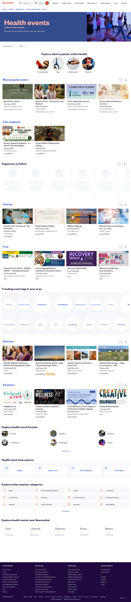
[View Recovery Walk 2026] (81, 258)
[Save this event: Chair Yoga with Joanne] (89, 96)
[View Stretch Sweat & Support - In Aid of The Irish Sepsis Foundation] (17, 133)
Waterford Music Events (74, 574)
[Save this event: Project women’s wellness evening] (57, 401)
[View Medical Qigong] (81, 216)
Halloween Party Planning (42, 582)
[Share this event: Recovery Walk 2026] (94, 263)
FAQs (4, 589)
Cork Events (71, 592)
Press (47, 597)
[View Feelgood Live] (17, 396)
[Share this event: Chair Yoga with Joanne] (94, 96)
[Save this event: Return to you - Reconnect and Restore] (57, 96)
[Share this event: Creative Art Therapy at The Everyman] (30, 221)
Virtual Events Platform (42, 572)
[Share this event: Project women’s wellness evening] (62, 401)
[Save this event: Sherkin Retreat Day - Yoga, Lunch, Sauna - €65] (121, 358)
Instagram (104, 582)
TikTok (103, 584)
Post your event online (41, 589)
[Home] (8, 3)
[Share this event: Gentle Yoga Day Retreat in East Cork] (94, 358)
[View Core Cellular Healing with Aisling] (49, 133)
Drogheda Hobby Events (75, 577)
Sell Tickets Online (40, 570)
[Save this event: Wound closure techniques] (121, 221)
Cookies (102, 597)
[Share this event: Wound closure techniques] (126, 221)
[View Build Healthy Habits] (49, 216)
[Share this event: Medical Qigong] (94, 221)
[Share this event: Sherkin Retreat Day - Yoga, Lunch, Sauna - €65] (126, 358)
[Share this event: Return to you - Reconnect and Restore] (62, 96)
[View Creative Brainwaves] (113, 396)
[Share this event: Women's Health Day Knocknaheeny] (126, 263)
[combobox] (41, 3)
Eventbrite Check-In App (9, 579)
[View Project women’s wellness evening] (49, 396)
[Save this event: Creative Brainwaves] (121, 401)
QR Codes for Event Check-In (43, 587)
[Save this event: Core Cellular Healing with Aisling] (57, 138)
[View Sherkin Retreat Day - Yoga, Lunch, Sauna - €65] (113, 353)
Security (59, 597)
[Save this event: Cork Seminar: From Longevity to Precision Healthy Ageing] (89, 401)
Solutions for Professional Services (45, 577)
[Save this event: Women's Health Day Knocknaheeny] (121, 263)
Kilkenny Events (72, 589)
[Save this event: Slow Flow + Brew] (25, 96)
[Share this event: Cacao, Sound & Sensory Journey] (126, 96)
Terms (80, 597)
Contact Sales (105, 572)
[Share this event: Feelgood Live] (30, 401)
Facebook (103, 577)
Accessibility (94, 597)
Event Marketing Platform (9, 574)
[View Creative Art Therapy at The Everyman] (17, 216)
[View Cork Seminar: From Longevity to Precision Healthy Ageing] (81, 396)
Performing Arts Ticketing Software (45, 592)
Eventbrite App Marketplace (10, 582)
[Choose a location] (36, 3)
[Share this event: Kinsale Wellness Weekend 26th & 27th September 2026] (30, 358)
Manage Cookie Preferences (72, 599)
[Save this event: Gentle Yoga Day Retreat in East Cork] (89, 358)
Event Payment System (41, 574)
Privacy (87, 597)
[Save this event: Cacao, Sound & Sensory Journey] (121, 96)
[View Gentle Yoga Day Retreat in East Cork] (81, 353)
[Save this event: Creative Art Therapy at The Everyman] (25, 221)
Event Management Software (43, 579)
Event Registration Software (10, 584)
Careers (41, 597)
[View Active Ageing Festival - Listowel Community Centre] (49, 258)
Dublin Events (72, 582)
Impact (53, 597)
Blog (30, 597)
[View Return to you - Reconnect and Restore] (49, 91)
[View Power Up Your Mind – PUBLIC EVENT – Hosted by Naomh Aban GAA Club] (17, 258)
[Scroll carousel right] (126, 80)
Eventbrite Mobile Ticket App (10, 577)
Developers (67, 597)
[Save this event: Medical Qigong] (89, 221)
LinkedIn (103, 579)
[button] (92, 3)
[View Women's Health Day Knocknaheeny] (113, 258)
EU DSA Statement (56, 599)
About (25, 597)
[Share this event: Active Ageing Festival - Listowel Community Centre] (62, 263)
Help (35, 597)
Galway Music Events (74, 570)
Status (75, 597)
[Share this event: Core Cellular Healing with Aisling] (62, 138)
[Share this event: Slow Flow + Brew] (30, 96)
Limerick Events (72, 587)
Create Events (6, 570)
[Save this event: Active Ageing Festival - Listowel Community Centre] (57, 263)
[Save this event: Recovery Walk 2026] (89, 263)
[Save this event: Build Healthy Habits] (57, 221)
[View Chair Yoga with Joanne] (81, 91)
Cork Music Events (73, 572)
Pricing (4, 572)
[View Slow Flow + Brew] (17, 91)
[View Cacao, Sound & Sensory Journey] (113, 91)
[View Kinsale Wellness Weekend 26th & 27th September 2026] (17, 353)
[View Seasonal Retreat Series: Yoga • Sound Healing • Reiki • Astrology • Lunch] (49, 353)
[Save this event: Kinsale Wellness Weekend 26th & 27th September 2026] (25, 358)
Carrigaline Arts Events (74, 579)
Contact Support (105, 570)
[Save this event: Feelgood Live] (25, 401)
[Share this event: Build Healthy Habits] (62, 221)
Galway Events (72, 584)
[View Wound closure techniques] (113, 216)
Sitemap (4, 592)
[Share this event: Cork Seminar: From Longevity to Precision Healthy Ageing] (94, 401)
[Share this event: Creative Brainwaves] (126, 401)
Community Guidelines (9, 587)
